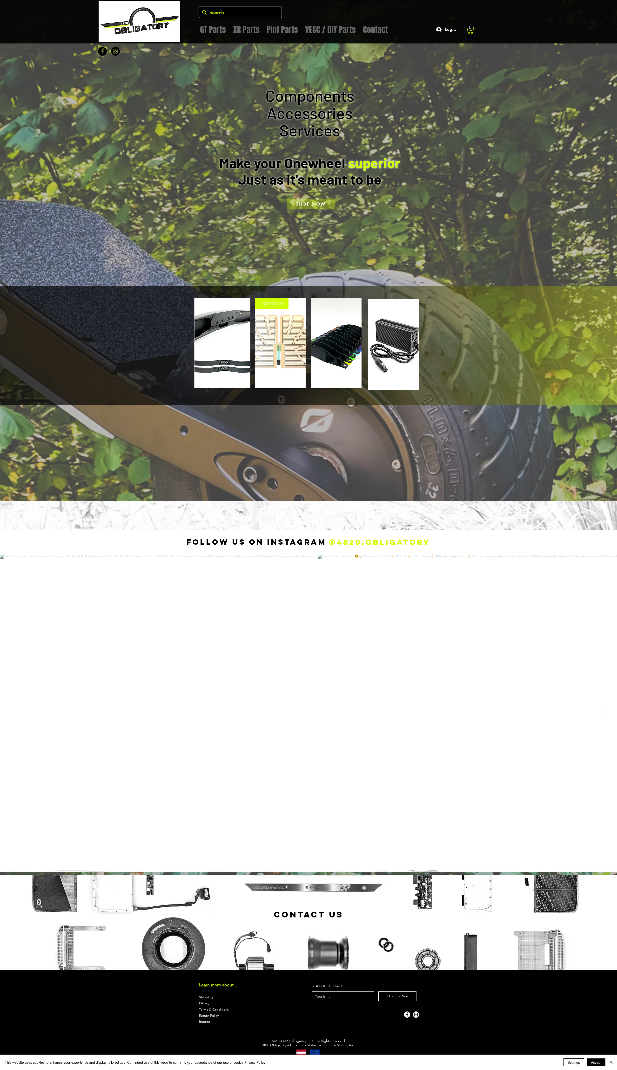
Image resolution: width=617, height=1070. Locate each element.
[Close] (611, 1062)
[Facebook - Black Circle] (102, 51)
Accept (596, 1062)
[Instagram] (416, 1014)
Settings (574, 1062)
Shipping (206, 997)
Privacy (204, 1003)
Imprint (204, 1021)
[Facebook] (407, 1014)
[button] (470, 30)
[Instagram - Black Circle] (115, 51)
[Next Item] (603, 712)
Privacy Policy (254, 1062)
